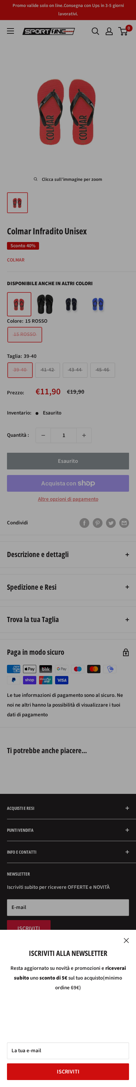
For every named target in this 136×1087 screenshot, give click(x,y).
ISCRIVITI (68, 1072)
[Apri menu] (10, 31)
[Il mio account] (109, 31)
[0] (123, 31)
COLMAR (15, 260)
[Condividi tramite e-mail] (124, 523)
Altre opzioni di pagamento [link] (68, 499)
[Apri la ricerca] (95, 31)
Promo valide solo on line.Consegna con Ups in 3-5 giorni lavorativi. (68, 9)
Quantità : (18, 435)
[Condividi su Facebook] (84, 523)
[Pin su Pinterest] (98, 523)
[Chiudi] (126, 940)
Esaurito (68, 461)
